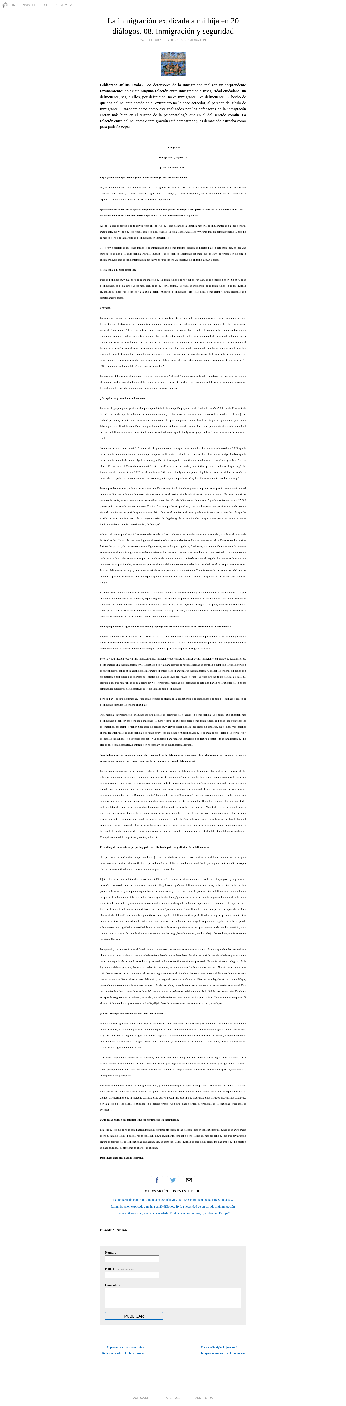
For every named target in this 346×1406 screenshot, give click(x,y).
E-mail (120, 1268)
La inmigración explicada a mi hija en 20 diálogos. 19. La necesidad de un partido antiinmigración (173, 1206)
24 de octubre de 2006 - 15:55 (162, 40)
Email (189, 1180)
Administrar (205, 1397)
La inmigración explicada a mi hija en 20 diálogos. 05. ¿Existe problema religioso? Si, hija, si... (173, 1199)
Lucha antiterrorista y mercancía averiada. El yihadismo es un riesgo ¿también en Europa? (173, 1213)
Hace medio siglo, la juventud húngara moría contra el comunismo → (223, 1353)
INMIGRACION (196, 40)
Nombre (110, 1252)
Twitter (173, 1180)
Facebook (157, 1180)
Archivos (173, 1397)
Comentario (113, 1285)
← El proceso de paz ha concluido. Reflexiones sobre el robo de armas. (123, 1350)
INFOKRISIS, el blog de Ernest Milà (42, 5)
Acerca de (141, 1397)
